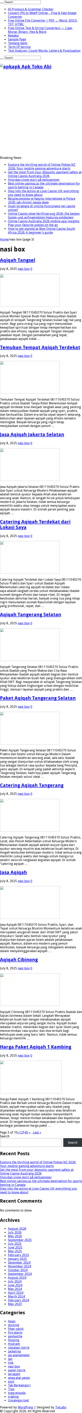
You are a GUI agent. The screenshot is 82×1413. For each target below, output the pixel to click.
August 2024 (17, 1278)
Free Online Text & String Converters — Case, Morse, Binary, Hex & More (40, 30)
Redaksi (13, 35)
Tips (11, 1389)
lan (10, 1359)
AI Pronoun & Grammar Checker (31, 9)
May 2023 (15, 1304)
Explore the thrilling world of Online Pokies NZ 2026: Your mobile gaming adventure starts (41, 166)
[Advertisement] (41, 114)
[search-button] (1, 3)
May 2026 (15, 1236)
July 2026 (14, 1232)
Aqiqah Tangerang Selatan (30, 614)
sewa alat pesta (19, 1378)
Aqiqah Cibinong (19, 959)
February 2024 (18, 1300)
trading (13, 1397)
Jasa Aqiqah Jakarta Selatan (32, 434)
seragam (14, 1374)
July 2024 (14, 1281)
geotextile (15, 1336)
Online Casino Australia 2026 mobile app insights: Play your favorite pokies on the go (44, 223)
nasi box (24, 269)
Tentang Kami (17, 43)
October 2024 (17, 1270)
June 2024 (15, 1285)
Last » (37, 1132)
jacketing (14, 1351)
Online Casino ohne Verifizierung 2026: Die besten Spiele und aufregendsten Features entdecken (44, 215)
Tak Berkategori (19, 1385)
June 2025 (15, 1247)
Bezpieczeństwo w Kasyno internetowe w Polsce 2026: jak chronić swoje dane (41, 200)
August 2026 (17, 1229)
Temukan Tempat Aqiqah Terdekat (40, 347)
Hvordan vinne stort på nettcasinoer (34, 180)
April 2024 (15, 1293)
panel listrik (16, 1370)
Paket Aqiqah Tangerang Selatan (38, 698)
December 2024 (19, 1262)
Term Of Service (19, 47)
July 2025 (14, 1244)
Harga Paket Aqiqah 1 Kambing (35, 1047)
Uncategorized (18, 1400)
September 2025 (20, 1240)
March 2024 (16, 1296)
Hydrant (14, 1344)
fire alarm (15, 1332)
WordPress (25, 1407)
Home (4, 239)
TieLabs (60, 1407)
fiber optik (15, 1329)
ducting (13, 1325)
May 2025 (15, 1251)
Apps (11, 1321)
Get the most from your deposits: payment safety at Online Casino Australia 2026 (45, 174)
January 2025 (17, 1259)
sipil (11, 1381)
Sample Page (17, 39)
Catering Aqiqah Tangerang (31, 785)
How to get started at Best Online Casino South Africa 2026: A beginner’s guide (41, 230)
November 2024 (19, 1266)
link (10, 1363)
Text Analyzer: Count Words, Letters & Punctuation (44, 51)
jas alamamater (19, 1355)
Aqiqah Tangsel (17, 260)
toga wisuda (16, 1393)
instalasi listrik (18, 1348)
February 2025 (18, 1255)
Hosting (13, 1340)
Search (4, 1136)
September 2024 (20, 1274)
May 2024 (15, 1289)
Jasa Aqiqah (13, 872)
